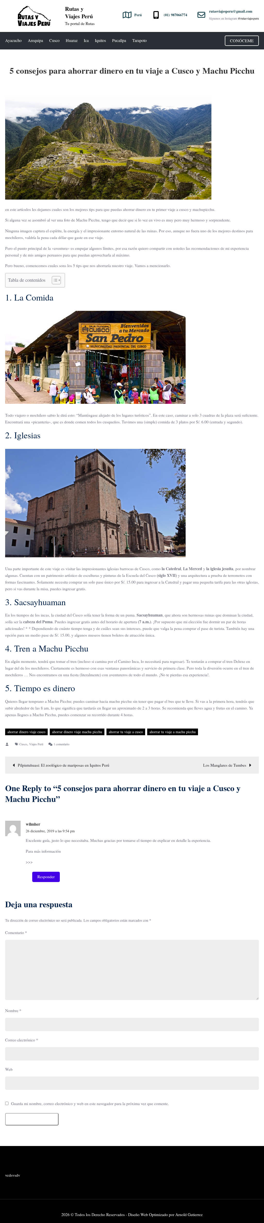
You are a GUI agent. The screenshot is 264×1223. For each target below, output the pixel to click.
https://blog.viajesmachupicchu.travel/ (64, 862)
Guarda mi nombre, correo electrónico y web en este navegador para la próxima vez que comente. (90, 1104)
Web (9, 1069)
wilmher (33, 824)
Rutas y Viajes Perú (79, 12)
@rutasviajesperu (248, 18)
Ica (86, 40)
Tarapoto (139, 40)
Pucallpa (119, 40)
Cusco (54, 40)
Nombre (13, 1010)
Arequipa (35, 40)
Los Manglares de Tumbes (224, 765)
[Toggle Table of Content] (54, 280)
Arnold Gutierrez (189, 1214)
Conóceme (242, 40)
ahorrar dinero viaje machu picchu (77, 731)
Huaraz (72, 40)
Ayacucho (13, 40)
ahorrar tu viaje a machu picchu (173, 731)
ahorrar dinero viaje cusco (26, 731)
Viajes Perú (36, 744)
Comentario (16, 932)
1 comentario (61, 744)
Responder (46, 876)
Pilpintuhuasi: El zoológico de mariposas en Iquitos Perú (63, 765)
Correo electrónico (21, 1039)
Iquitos (100, 40)
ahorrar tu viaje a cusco (126, 731)
